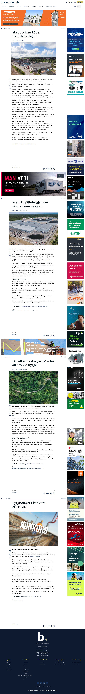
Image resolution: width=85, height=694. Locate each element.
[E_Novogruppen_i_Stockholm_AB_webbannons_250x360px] (75, 509)
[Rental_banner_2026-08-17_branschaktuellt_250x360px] (75, 584)
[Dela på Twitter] (47, 168)
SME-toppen (25, 679)
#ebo (13, 601)
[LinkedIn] (44, 683)
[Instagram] (41, 683)
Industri (5, 198)
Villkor (43, 686)
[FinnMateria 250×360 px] (75, 40)
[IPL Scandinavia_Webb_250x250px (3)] (75, 357)
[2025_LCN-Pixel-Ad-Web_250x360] (75, 534)
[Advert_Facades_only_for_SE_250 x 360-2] (75, 458)
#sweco (36, 310)
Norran (47, 260)
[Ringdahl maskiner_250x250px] (75, 166)
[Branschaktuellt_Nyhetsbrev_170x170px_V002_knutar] (75, 270)
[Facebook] (38, 683)
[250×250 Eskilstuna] (75, 339)
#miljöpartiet (25, 468)
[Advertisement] (33, 155)
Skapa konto (76, 664)
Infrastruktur (8, 669)
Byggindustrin (7, 28)
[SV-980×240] (33, 347)
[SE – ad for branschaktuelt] (75, 148)
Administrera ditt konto (76, 662)
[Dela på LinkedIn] (50, 168)
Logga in (80, 2)
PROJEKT (34, 7)
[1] (75, 436)
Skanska (25, 662)
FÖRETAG (26, 7)
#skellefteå (31, 310)
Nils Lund (14, 334)
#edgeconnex (22, 310)
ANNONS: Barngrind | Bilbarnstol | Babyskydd (25, 676)
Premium (11, 7)
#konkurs (17, 601)
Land (75, 6)
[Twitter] (47, 683)
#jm (21, 468)
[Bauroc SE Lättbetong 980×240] (33, 18)
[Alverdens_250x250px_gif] (75, 209)
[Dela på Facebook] (44, 168)
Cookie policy (48, 686)
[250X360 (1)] (75, 318)
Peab (26, 667)
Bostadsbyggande (26, 669)
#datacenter (15, 310)
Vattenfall (26, 671)
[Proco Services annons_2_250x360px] (75, 292)
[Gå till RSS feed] (53, 168)
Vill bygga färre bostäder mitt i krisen (32, 464)
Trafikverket (25, 666)
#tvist (21, 601)
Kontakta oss (42, 664)
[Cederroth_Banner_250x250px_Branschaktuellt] (75, 400)
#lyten (26, 310)
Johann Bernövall (16, 167)
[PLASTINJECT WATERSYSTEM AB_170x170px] (75, 87)
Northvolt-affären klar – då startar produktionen (35, 306)
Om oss (42, 662)
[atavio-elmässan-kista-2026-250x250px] (75, 227)
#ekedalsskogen (16, 468)
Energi (8, 664)
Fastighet (9, 666)
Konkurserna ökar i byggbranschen (31, 596)
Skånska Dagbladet (34, 556)
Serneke (25, 673)
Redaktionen (15, 625)
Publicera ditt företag (59, 662)
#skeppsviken (29, 144)
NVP (13, 415)
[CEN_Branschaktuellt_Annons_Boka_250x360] (75, 127)
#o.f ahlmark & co (21, 144)
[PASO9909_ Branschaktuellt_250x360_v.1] (75, 188)
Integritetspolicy (38, 686)
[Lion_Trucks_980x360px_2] (33, 184)
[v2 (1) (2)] (75, 65)
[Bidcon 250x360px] (75, 249)
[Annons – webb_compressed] (75, 483)
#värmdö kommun (39, 468)
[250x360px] (75, 559)
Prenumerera (72, 2)
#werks (34, 144)
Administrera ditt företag (59, 664)
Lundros (40, 650)
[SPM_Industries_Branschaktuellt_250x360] (75, 379)
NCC (26, 664)
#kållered (14, 144)
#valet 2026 (31, 468)
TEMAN (41, 7)
